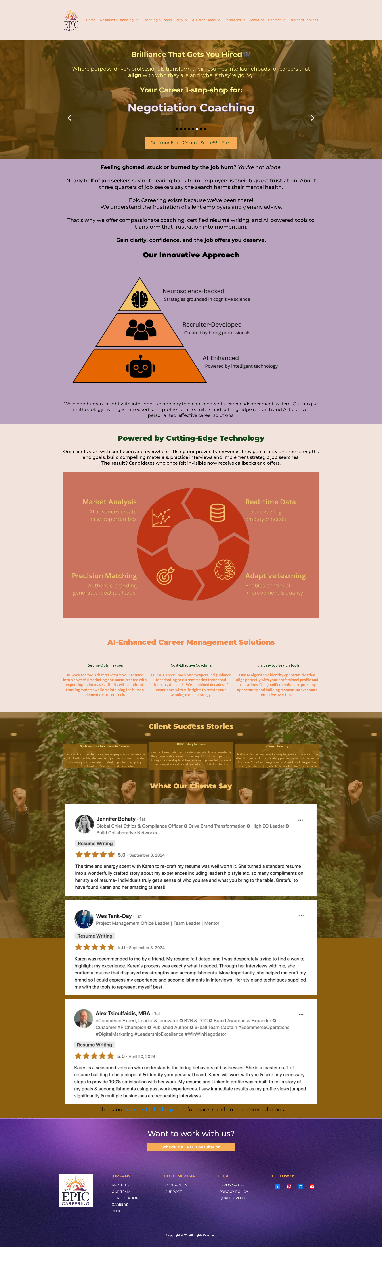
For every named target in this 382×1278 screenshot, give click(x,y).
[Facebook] (277, 1186)
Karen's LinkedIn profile (156, 1109)
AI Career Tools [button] (204, 20)
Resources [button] (233, 20)
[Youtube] (312, 1186)
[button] (136, 20)
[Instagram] (289, 1186)
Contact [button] (275, 20)
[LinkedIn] (300, 1186)
